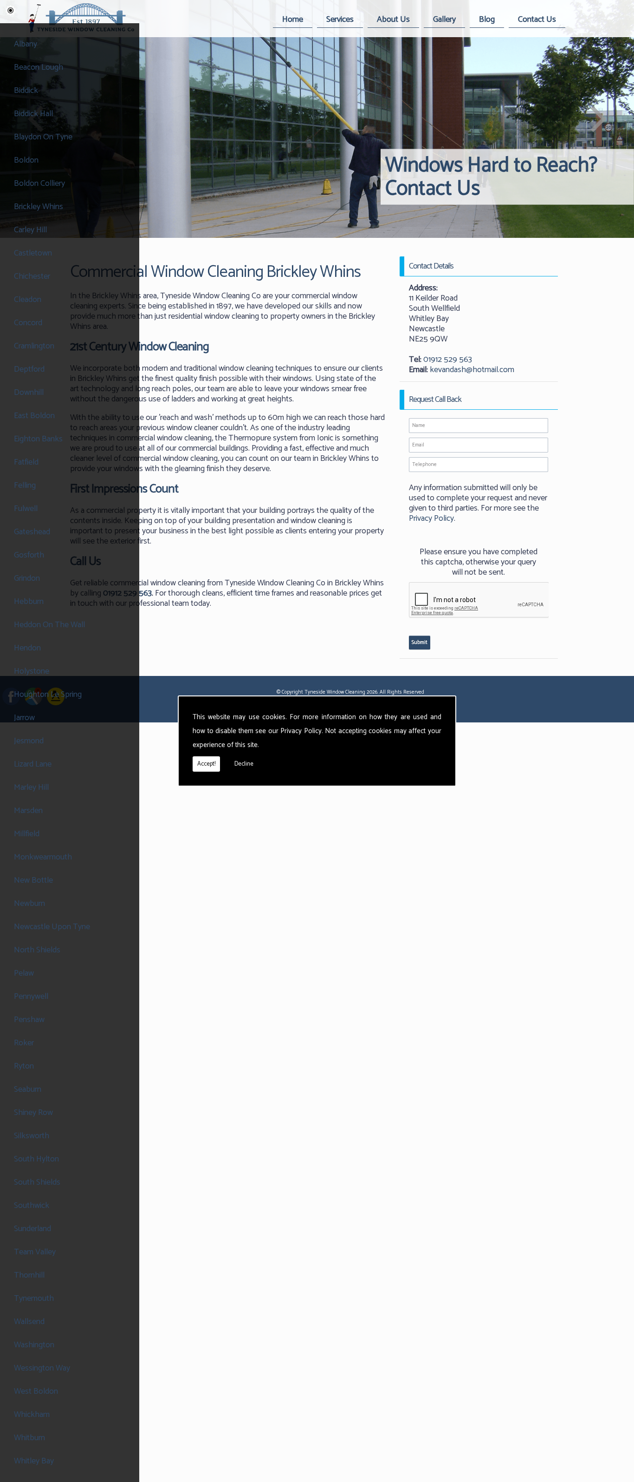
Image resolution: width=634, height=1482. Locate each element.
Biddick (26, 91)
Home (292, 19)
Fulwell (26, 509)
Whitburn (29, 1438)
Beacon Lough (38, 67)
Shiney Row (33, 1113)
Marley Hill (31, 787)
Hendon (27, 648)
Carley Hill (30, 230)
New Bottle (33, 880)
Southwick (31, 1206)
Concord (28, 323)
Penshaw (29, 1020)
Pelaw (24, 973)
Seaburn (27, 1089)
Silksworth (31, 1136)
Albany (25, 44)
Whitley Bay (34, 1461)
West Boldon (36, 1391)
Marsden (28, 811)
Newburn (29, 904)
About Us (393, 19)
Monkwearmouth (43, 857)
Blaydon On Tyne (43, 137)
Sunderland (32, 1229)
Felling (25, 485)
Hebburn (29, 602)
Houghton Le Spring (48, 695)
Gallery (444, 19)
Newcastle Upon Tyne (52, 927)
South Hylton (36, 1159)
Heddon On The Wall (49, 625)
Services (340, 19)
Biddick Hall (33, 114)
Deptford (29, 369)
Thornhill (29, 1275)
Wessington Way (42, 1368)
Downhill (29, 393)
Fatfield (26, 462)
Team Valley (35, 1252)
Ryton (24, 1066)
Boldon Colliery (39, 183)
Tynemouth (34, 1298)
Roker (24, 1043)
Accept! (206, 764)
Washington (34, 1345)
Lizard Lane (33, 764)
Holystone (31, 671)
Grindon (27, 578)
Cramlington (34, 346)
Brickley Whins (38, 207)
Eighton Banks (38, 439)
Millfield (26, 834)
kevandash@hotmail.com (472, 370)
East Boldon (34, 416)
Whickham (32, 1415)
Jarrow (24, 718)
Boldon (26, 160)
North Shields (37, 950)
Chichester (32, 276)
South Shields (37, 1182)
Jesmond (29, 741)
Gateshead (32, 532)
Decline (243, 764)
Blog (487, 19)
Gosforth (29, 555)
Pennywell (31, 996)
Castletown (33, 253)
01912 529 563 (447, 360)
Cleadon (27, 300)
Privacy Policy (301, 731)
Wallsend (29, 1322)
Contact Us (537, 19)
